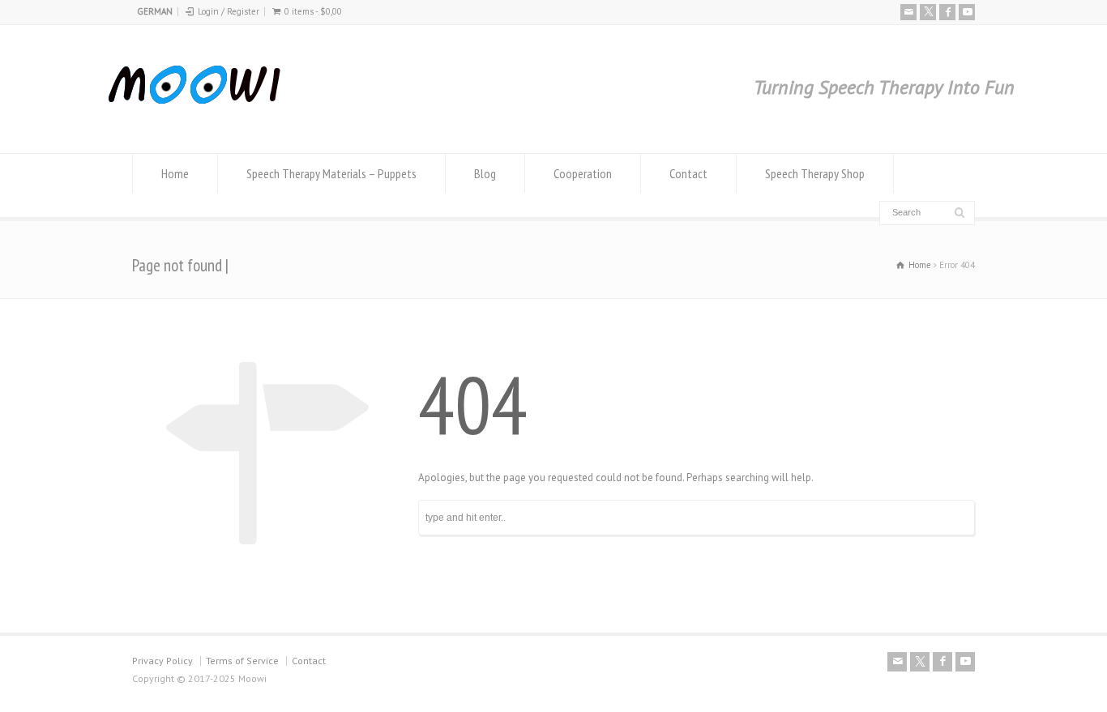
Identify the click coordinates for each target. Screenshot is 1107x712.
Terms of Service (242, 660)
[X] (928, 12)
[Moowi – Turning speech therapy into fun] (198, 123)
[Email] (908, 12)
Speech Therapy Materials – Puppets (331, 173)
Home (175, 173)
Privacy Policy (162, 660)
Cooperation (583, 173)
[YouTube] (967, 12)
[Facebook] (947, 12)
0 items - (313, 11)
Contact (688, 173)
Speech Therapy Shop (815, 173)
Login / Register (228, 11)
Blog (485, 173)
